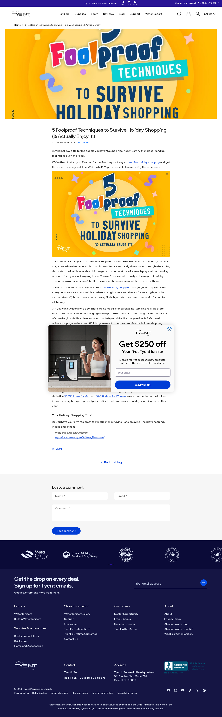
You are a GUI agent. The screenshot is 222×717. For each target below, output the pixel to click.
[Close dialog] (169, 329)
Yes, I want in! (142, 384)
